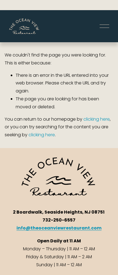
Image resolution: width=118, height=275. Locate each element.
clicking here (96, 119)
